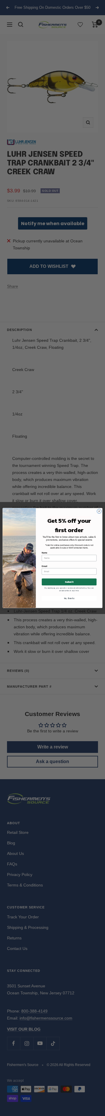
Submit (69, 582)
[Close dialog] (99, 511)
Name (44, 553)
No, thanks (69, 598)
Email (44, 566)
